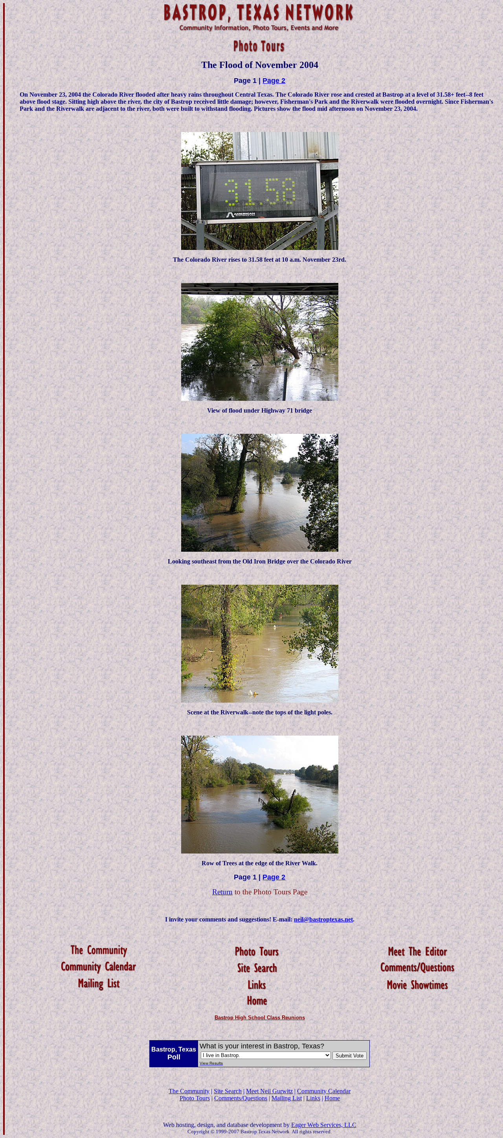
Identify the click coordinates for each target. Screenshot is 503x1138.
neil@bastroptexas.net (323, 919)
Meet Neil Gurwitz (269, 1091)
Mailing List (287, 1098)
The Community (189, 1091)
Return (222, 892)
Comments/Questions (240, 1098)
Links (313, 1098)
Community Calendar (324, 1091)
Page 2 (274, 80)
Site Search (228, 1091)
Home (332, 1098)
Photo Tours (195, 1098)
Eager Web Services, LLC (323, 1124)
